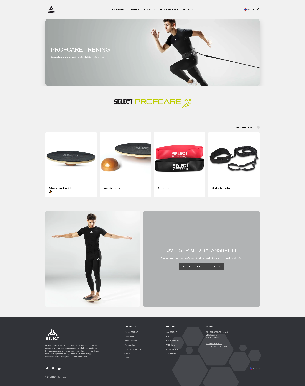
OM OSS (187, 9)
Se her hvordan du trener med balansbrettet (201, 267)
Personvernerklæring (132, 349)
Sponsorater (171, 353)
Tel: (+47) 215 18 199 (214, 343)
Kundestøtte (129, 336)
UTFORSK (148, 9)
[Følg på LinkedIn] (65, 368)
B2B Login (128, 358)
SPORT (134, 9)
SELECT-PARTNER (168, 9)
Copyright (128, 353)
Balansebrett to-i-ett (111, 188)
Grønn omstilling (172, 341)
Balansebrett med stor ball (60, 188)
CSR (168, 336)
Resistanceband (164, 188)
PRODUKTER (118, 9)
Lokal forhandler (130, 341)
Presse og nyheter (173, 349)
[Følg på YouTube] (59, 368)
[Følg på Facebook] (46, 368)
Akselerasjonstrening (221, 188)
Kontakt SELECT (131, 332)
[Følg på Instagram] (53, 368)
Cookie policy (129, 345)
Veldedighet (170, 345)
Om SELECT (171, 332)
